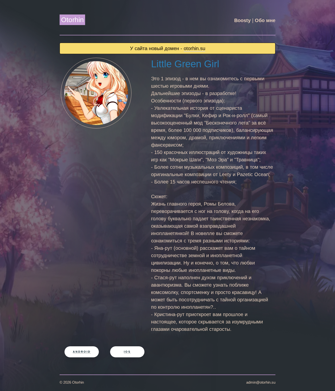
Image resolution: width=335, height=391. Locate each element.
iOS (127, 351)
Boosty (242, 20)
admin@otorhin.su (260, 382)
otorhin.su (194, 48)
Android (82, 351)
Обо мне (265, 20)
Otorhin (72, 20)
